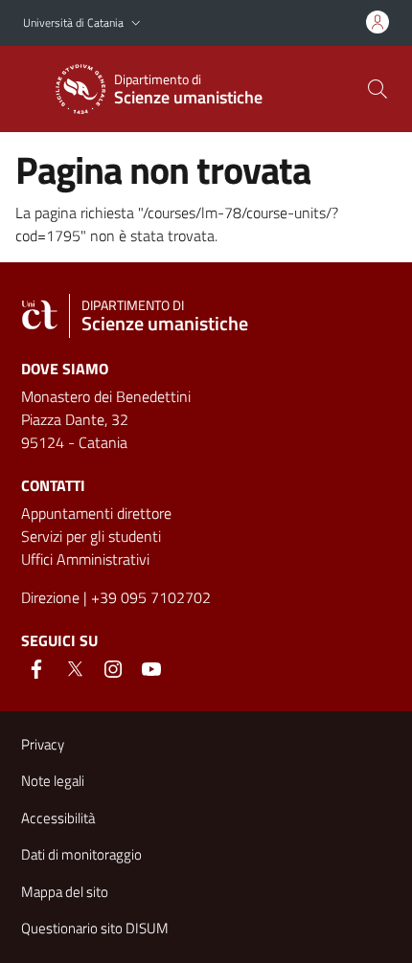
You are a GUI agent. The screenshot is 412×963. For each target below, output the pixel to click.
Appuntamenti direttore (96, 513)
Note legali (52, 781)
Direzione (50, 597)
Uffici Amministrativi (85, 559)
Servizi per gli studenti (91, 536)
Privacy (42, 744)
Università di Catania (73, 22)
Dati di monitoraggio (81, 854)
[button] (136, 23)
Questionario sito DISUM (95, 928)
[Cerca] (377, 89)
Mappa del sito (64, 892)
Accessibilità (58, 818)
